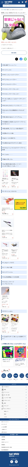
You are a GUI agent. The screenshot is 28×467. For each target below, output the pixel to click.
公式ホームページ (5, 442)
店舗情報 (3, 439)
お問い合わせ (4, 432)
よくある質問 (4, 426)
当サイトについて (5, 421)
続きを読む (14, 52)
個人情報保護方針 (5, 449)
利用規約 (3, 444)
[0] (26, 2)
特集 (5, 9)
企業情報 (3, 436)
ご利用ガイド (4, 429)
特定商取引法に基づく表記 (7, 447)
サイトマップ (4, 424)
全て (2, 9)
